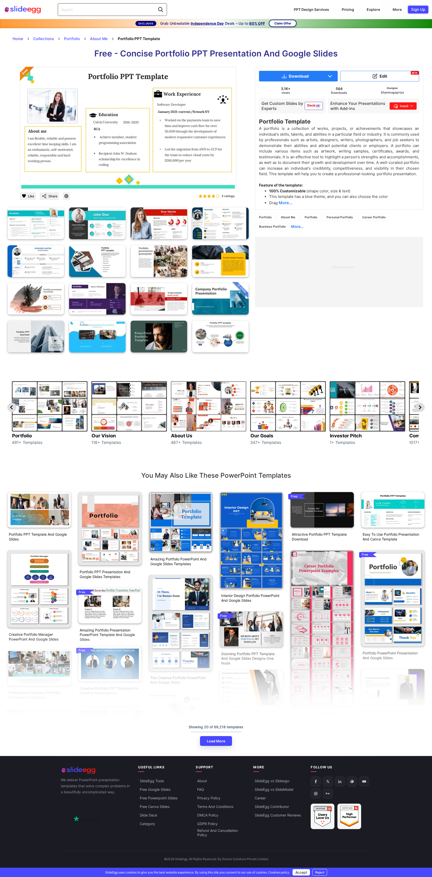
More (397, 9)
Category (147, 824)
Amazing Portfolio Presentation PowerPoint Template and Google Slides (107, 635)
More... (297, 226)
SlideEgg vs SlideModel (274, 789)
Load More (216, 741)
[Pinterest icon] (66, 196)
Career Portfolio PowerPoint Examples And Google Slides (315, 715)
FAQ (200, 789)
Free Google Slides (155, 789)
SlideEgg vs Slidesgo (272, 781)
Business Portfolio (272, 226)
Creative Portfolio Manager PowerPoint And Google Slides (34, 636)
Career (260, 798)
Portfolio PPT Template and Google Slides (38, 536)
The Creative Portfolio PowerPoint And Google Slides (178, 680)
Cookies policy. (279, 872)
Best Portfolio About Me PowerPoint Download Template (250, 714)
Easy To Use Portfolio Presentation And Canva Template (391, 536)
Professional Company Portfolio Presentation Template (34, 695)
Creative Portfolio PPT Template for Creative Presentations (109, 690)
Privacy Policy (208, 798)
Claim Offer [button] (282, 23)
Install (404, 106)
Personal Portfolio (340, 217)
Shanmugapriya (392, 92)
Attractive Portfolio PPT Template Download (319, 536)
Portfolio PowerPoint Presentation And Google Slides (390, 655)
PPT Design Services (311, 9)
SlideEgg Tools (152, 781)
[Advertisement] (339, 272)
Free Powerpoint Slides (159, 798)
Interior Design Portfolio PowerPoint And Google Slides (250, 597)
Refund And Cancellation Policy (217, 832)
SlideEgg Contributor (272, 806)
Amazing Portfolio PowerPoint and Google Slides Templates (178, 561)
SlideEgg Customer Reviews (278, 815)
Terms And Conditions (215, 806)
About (202, 781)
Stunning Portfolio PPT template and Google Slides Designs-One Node (248, 659)
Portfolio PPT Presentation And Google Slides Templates (105, 574)
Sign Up (418, 9)
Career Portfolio (374, 217)
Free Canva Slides (154, 806)
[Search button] (161, 10)
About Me (288, 217)
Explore (373, 9)
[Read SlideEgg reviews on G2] (322, 816)
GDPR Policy (207, 824)
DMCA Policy (207, 815)
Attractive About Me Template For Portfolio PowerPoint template (390, 713)
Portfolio (265, 217)
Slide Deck (148, 815)
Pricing (348, 9)
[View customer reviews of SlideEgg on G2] (349, 816)
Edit (399, 75)
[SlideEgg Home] (96, 770)
